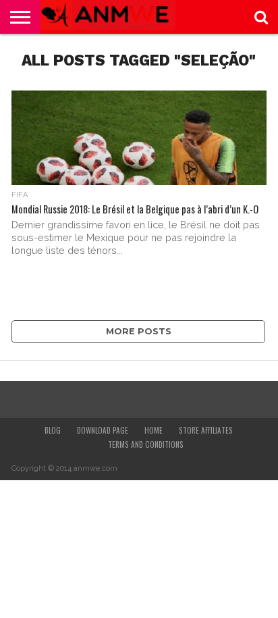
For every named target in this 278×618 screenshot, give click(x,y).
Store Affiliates (206, 430)
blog (53, 430)
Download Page (102, 430)
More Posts (138, 331)
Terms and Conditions (146, 444)
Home (153, 430)
